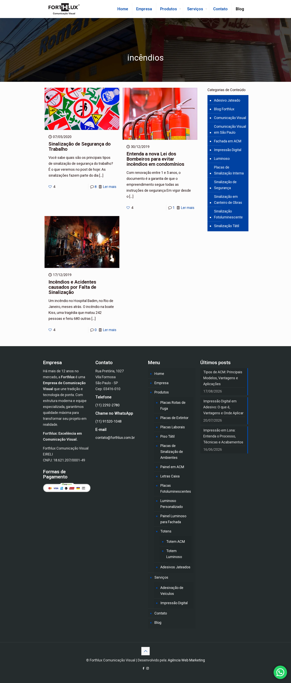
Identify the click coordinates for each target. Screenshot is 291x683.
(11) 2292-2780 (107, 405)
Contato (160, 613)
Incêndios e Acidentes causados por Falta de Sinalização (72, 287)
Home (159, 374)
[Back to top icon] (145, 651)
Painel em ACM (172, 467)
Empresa (161, 383)
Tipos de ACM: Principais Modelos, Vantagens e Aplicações (222, 378)
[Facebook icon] (143, 668)
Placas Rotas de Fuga (172, 405)
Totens (165, 531)
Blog (157, 622)
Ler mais (109, 187)
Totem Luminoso (174, 554)
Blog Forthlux (224, 109)
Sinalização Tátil (226, 226)
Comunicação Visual (230, 118)
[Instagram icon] (147, 668)
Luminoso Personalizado (171, 504)
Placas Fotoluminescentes (175, 488)
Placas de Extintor (174, 418)
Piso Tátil (167, 436)
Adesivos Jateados (175, 567)
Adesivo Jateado (227, 100)
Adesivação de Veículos (171, 591)
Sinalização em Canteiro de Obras (228, 199)
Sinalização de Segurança (225, 185)
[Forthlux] (64, 9)
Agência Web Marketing (186, 660)
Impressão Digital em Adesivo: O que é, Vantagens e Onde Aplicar (223, 407)
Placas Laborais (172, 427)
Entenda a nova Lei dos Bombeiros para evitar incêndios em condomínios (155, 159)
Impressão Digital (227, 150)
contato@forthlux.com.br (115, 437)
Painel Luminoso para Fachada (173, 519)
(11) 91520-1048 (108, 421)
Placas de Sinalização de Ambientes (171, 452)
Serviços (161, 577)
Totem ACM (175, 541)
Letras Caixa (170, 476)
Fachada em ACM (227, 141)
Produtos (161, 392)
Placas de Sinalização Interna (229, 170)
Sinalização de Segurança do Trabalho (79, 146)
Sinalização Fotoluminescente (228, 214)
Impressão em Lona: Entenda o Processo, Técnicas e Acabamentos (223, 436)
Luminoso (222, 158)
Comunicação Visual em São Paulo (230, 129)
